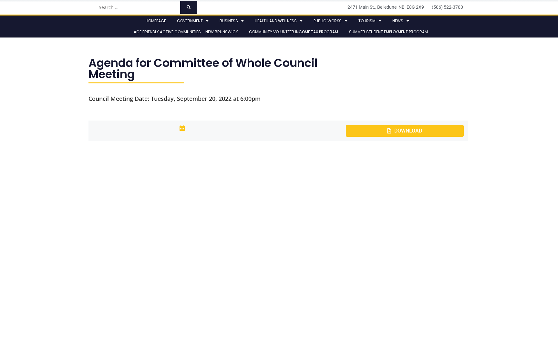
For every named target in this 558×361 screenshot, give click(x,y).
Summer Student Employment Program (388, 32)
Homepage (156, 21)
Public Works (328, 21)
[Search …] (137, 7)
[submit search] (189, 7)
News (397, 21)
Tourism (367, 21)
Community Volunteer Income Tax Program (293, 32)
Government (190, 21)
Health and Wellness (276, 21)
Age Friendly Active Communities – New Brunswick (186, 32)
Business (229, 21)
